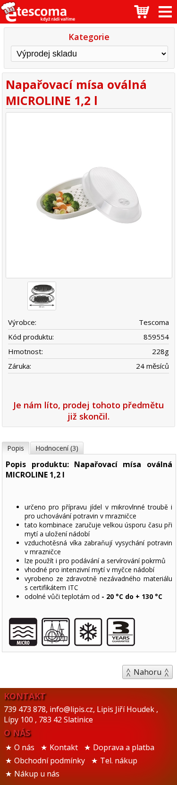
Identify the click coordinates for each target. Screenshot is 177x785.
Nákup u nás (36, 774)
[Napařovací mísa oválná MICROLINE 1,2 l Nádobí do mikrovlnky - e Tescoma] (38, 12)
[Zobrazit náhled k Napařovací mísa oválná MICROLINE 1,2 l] (88, 196)
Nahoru (147, 672)
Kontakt (64, 747)
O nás (24, 747)
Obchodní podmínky (49, 760)
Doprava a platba (123, 747)
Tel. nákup (118, 760)
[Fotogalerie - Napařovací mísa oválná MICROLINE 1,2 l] (41, 296)
